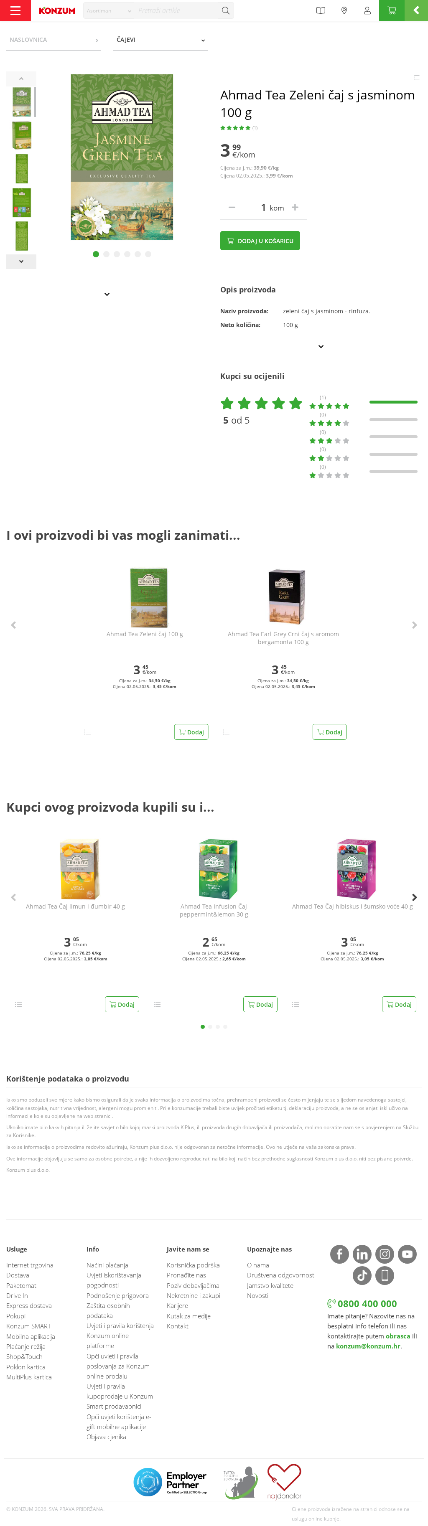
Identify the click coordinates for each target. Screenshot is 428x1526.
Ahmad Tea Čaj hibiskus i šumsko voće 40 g (352, 906)
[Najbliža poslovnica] (344, 10)
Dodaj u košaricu (264, 241)
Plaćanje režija (26, 1346)
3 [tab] (117, 254)
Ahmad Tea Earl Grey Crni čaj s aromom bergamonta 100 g (283, 638)
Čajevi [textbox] (126, 39)
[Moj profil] (367, 10)
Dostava (17, 1275)
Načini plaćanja (107, 1265)
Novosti (257, 1295)
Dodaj (195, 732)
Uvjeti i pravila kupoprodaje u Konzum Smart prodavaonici (120, 1396)
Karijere (177, 1305)
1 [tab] (96, 254)
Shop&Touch (24, 1356)
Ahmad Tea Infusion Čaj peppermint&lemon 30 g (214, 910)
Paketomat (21, 1285)
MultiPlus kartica (29, 1377)
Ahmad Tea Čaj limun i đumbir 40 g (75, 906)
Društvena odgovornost (280, 1275)
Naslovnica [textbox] (28, 39)
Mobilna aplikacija (30, 1336)
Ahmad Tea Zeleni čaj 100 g (145, 634)
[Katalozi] (320, 10)
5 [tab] (138, 254)
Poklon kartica (26, 1367)
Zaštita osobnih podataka (108, 1310)
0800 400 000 (366, 1303)
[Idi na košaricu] (392, 10)
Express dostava (29, 1305)
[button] (13, 625)
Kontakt (178, 1326)
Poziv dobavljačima (193, 1285)
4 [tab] (127, 254)
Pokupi (15, 1316)
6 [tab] (148, 254)
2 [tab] (106, 254)
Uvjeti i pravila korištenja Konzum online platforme (120, 1335)
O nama (258, 1265)
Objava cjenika (106, 1436)
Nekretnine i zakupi (193, 1295)
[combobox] (108, 10)
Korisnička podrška (193, 1265)
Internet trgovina (30, 1265)
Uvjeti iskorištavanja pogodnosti (114, 1280)
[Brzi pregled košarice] (416, 10)
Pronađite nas (186, 1275)
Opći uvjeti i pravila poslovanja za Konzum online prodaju (118, 1366)
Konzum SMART (28, 1326)
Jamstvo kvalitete (270, 1285)
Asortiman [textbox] (99, 10)
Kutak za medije (189, 1316)
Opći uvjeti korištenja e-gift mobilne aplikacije (119, 1421)
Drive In (17, 1295)
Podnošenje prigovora (118, 1295)
